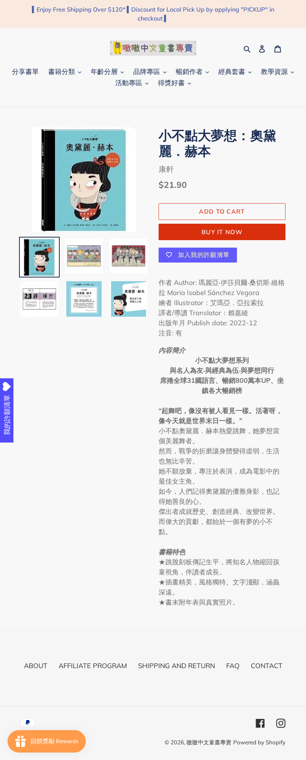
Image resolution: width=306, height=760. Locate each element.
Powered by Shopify (259, 742)
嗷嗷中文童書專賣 (209, 742)
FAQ (233, 665)
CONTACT (266, 665)
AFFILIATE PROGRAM (93, 665)
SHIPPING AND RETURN (176, 665)
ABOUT (35, 665)
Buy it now (222, 232)
